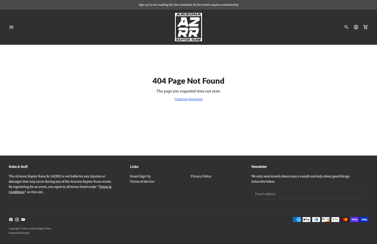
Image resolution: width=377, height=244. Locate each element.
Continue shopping (188, 99)
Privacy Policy (201, 176)
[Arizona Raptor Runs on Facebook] (11, 219)
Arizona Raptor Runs (40, 228)
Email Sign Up (140, 176)
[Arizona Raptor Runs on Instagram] (17, 219)
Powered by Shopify (19, 233)
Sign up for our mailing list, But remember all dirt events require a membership (188, 4)
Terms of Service (142, 181)
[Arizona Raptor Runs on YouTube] (23, 219)
